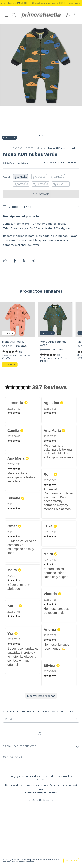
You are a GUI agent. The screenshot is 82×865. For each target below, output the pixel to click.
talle (6, 177)
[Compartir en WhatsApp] (5, 261)
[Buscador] (14, 15)
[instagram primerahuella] (39, 733)
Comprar (10, 364)
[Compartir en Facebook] (15, 260)
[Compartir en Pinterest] (34, 260)
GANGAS (17, 148)
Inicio (6, 148)
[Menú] (7, 15)
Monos (41, 148)
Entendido (71, 860)
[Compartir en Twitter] (24, 260)
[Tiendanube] (41, 800)
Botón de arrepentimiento (41, 792)
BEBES (29, 148)
